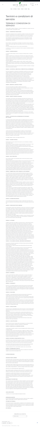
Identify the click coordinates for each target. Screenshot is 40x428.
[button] (3, 4)
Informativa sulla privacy (14, 425)
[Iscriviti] (26, 416)
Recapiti (18, 425)
